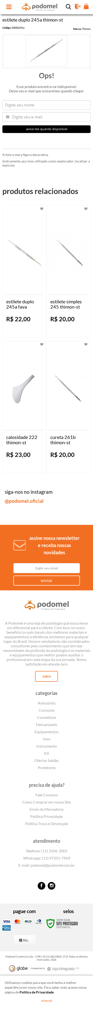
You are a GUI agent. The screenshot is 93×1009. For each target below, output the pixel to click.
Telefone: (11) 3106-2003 (46, 850)
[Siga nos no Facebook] (41, 886)
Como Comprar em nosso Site (46, 802)
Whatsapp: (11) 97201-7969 (46, 858)
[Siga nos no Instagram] (51, 886)
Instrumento (46, 746)
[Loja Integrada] (64, 969)
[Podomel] (46, 606)
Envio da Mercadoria (46, 809)
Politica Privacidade (46, 816)
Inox (46, 739)
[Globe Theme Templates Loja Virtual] (27, 968)
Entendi (46, 1000)
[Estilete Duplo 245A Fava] (24, 271)
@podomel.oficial (24, 501)
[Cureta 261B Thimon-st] (68, 407)
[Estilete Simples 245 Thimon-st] (68, 271)
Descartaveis (46, 724)
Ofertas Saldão (46, 760)
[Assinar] (46, 581)
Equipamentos (46, 731)
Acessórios (47, 703)
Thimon (86, 28)
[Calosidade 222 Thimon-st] (24, 407)
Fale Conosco (47, 795)
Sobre (46, 676)
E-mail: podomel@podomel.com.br (46, 865)
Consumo (47, 710)
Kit (46, 753)
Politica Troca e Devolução (46, 823)
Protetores (47, 767)
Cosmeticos (46, 717)
